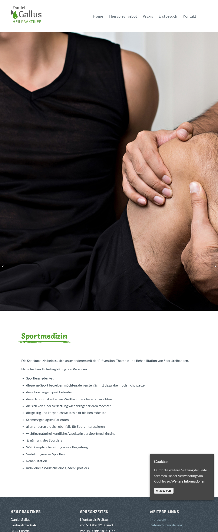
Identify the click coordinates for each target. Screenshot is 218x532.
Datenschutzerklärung (166, 525)
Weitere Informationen (188, 481)
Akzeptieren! (164, 490)
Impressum (158, 519)
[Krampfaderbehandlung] (3, 266)
